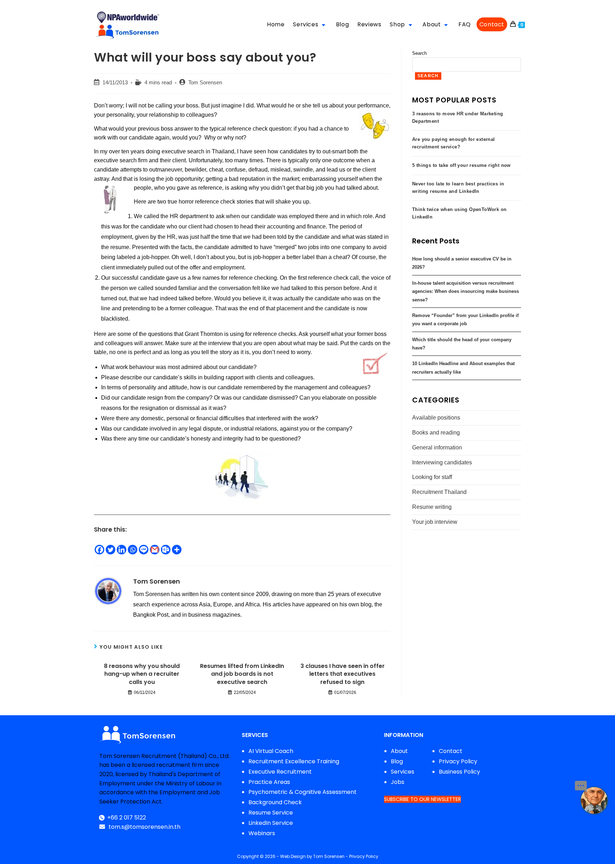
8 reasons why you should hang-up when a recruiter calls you (142, 674)
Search (419, 53)
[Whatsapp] (132, 549)
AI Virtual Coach (270, 751)
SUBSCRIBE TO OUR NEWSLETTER (422, 799)
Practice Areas (269, 782)
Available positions (436, 418)
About (399, 751)
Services (402, 772)
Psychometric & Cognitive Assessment (302, 792)
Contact (450, 751)
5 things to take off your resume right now (461, 165)
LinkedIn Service (270, 823)
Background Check (275, 802)
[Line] (143, 549)
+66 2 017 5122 (126, 817)
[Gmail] (154, 549)
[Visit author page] (108, 591)
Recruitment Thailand (439, 492)
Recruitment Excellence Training (293, 761)
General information (437, 447)
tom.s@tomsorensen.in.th (143, 827)
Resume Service (270, 812)
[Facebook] (99, 549)
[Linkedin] (121, 549)
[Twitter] (110, 549)
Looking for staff (432, 477)
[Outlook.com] (165, 549)
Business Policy (459, 772)
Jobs (397, 782)
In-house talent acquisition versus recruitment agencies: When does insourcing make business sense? (465, 291)
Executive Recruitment (280, 772)
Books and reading (436, 433)
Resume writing (432, 507)
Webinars (261, 833)
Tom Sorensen (205, 82)
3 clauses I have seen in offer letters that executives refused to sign (342, 674)
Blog (397, 761)
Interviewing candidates (442, 462)
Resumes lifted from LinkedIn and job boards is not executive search (242, 674)
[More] (177, 549)
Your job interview (434, 522)
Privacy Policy (458, 761)
